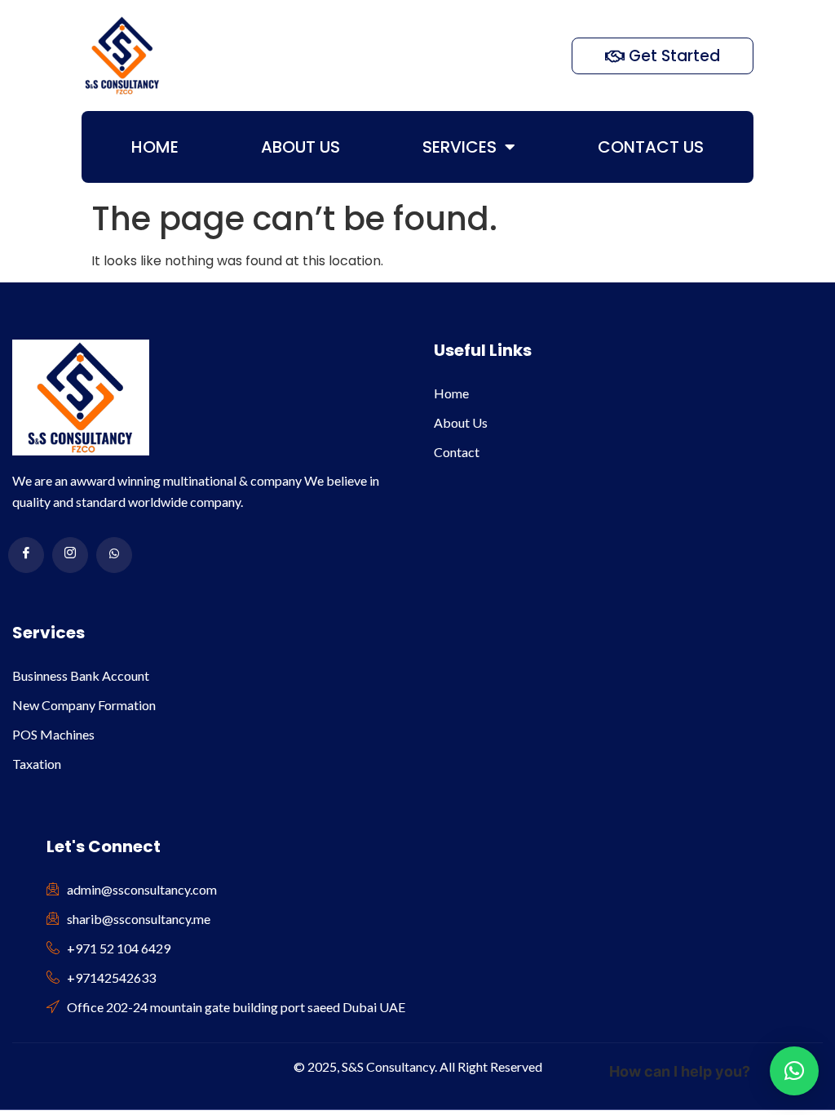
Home (155, 146)
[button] (794, 1070)
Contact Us (651, 146)
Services (459, 146)
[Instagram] (70, 555)
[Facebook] (26, 555)
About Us (300, 146)
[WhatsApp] (114, 555)
